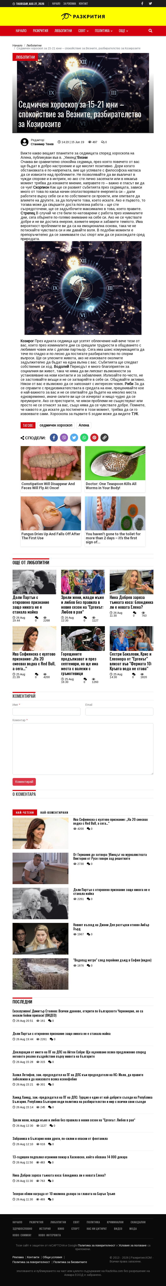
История (45, 1228)
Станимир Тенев (42, 144)
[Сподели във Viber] (64, 438)
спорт (75, 1228)
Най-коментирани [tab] (54, 812)
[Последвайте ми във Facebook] (142, 3)
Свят (82, 30)
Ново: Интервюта (49, 1235)
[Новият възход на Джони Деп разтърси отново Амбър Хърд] (40, 953)
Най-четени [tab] (25, 812)
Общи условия (52, 1257)
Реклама (18, 1257)
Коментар (20, 720)
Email (88, 704)
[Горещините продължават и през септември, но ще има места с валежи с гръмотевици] (83, 650)
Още (122, 30)
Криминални (115, 1222)
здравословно (22, 1228)
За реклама (69, 3)
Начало (56, 3)
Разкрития (40, 30)
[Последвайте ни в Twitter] (150, 3)
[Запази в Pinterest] (94, 438)
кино (61, 1228)
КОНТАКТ (83, 3)
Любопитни (63, 30)
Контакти (33, 1257)
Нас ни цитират (97, 1228)
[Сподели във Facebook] (54, 438)
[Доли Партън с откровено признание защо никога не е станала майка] (34, 593)
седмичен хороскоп (56, 425)
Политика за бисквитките (70, 1262)
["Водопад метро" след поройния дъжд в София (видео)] (40, 988)
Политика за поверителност (97, 1245)
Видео (118, 1228)
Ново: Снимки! (22, 1235)
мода (133, 1228)
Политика (102, 30)
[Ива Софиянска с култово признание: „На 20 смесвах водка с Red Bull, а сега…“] (34, 650)
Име (16, 704)
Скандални (138, 1222)
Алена (84, 425)
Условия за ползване (133, 1245)
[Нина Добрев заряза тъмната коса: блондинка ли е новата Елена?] (131, 593)
